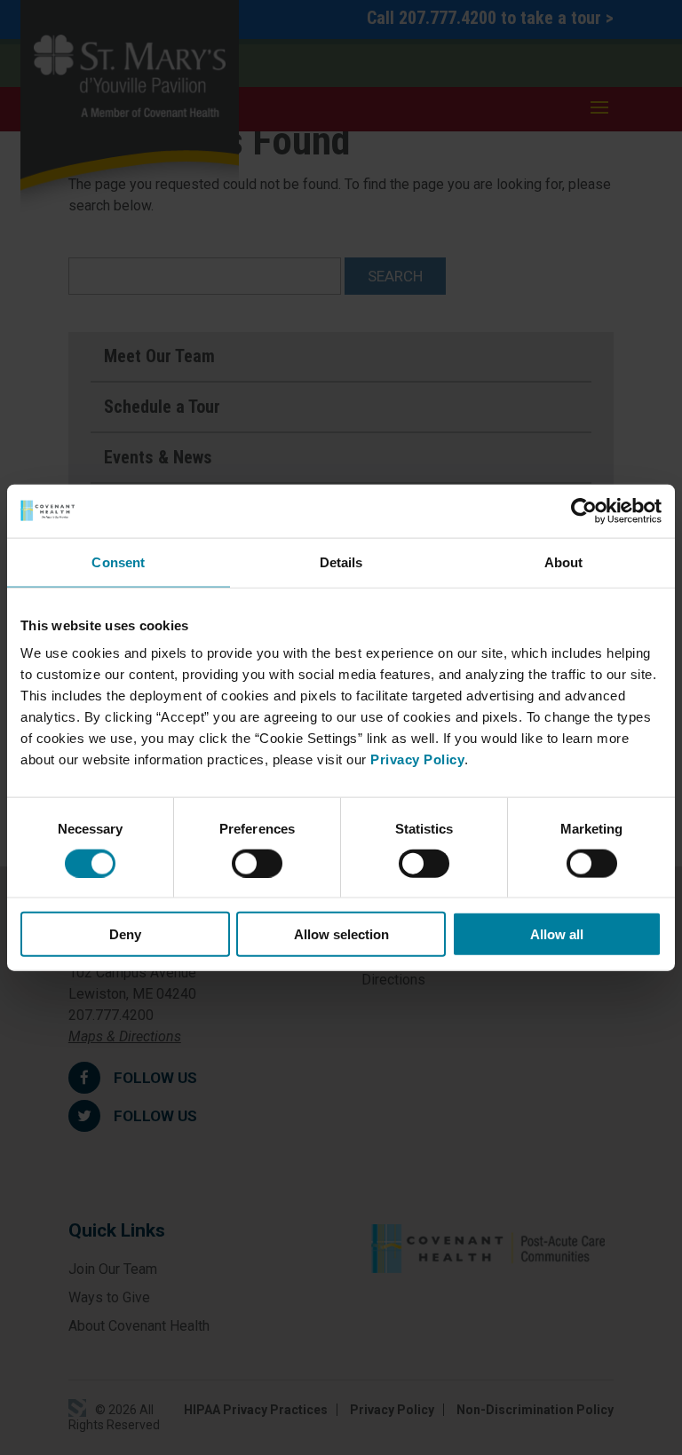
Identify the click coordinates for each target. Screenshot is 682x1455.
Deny (125, 934)
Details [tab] (341, 561)
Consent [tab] (118, 561)
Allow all (556, 934)
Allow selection (341, 934)
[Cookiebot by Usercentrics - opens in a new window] (584, 510)
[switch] (257, 863)
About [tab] (563, 561)
